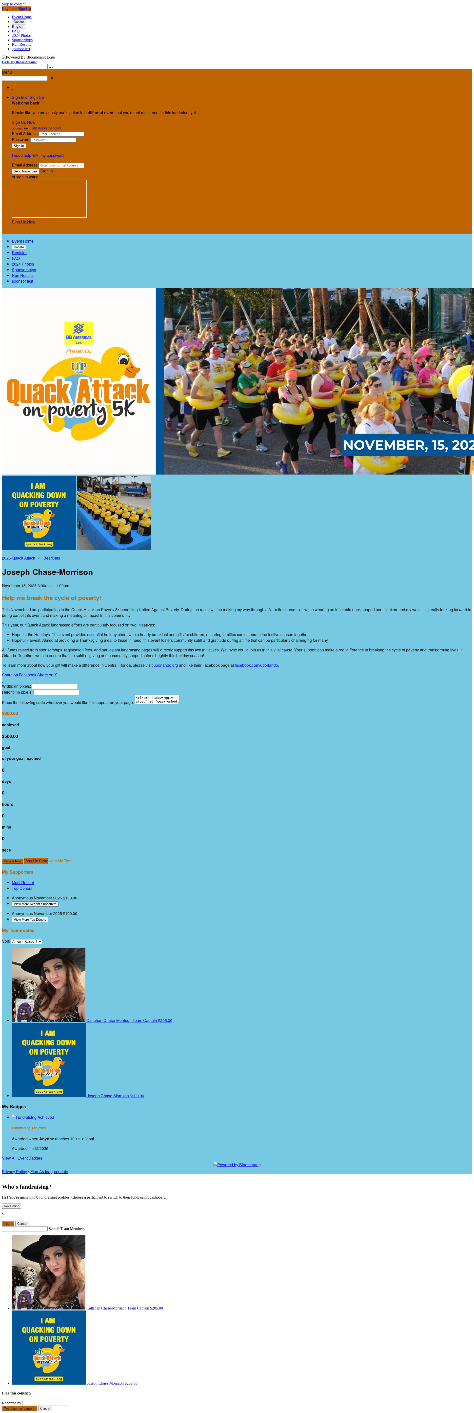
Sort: (6, 941)
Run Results (21, 44)
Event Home (22, 17)
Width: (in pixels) (16, 686)
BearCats (51, 558)
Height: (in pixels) (17, 692)
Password (20, 139)
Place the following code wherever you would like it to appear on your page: (68, 702)
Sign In (46, 171)
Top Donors (22, 888)
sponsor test (21, 49)
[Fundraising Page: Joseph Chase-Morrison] (39, 548)
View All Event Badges (22, 1158)
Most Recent (23, 882)
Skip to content (13, 4)
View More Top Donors (30, 919)
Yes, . (8, 1224)
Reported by (11, 1403)
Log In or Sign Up (16, 8)
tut (51, 66)
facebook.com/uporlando (256, 665)
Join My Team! (62, 861)
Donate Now (12, 861)
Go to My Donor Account (19, 62)
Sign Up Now (23, 122)
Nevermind (11, 1206)
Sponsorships (22, 40)
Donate (19, 22)
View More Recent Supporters (35, 904)
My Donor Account (46, 128)
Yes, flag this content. (19, 1408)
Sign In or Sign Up (28, 97)
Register (18, 26)
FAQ (16, 31)
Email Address (25, 133)
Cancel (22, 1224)
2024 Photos (21, 35)
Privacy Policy (14, 1171)
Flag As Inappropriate (49, 1171)
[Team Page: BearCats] (114, 548)
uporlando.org (166, 665)
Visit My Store (36, 861)
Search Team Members (66, 1228)
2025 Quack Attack (18, 558)
